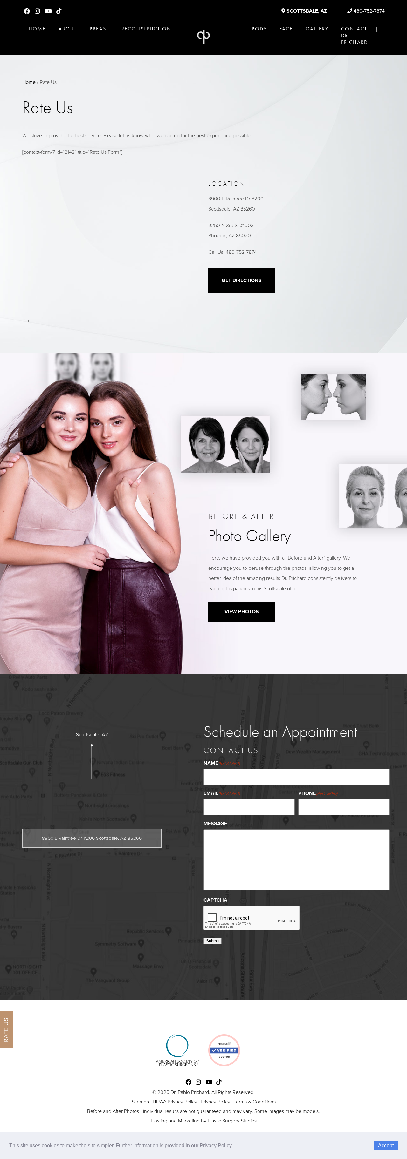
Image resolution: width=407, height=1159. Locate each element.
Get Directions (242, 280)
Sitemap (140, 1102)
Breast (99, 28)
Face (286, 28)
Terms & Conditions (255, 1102)
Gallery (317, 28)
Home (37, 28)
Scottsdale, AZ (306, 11)
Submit (212, 941)
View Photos (241, 612)
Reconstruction (146, 28)
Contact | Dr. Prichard (359, 35)
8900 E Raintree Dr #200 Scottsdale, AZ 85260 (92, 838)
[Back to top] (386, 1138)
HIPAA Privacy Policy (175, 1102)
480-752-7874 (368, 11)
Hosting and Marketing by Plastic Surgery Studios (204, 1121)
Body (259, 28)
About (68, 28)
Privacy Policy (215, 1102)
